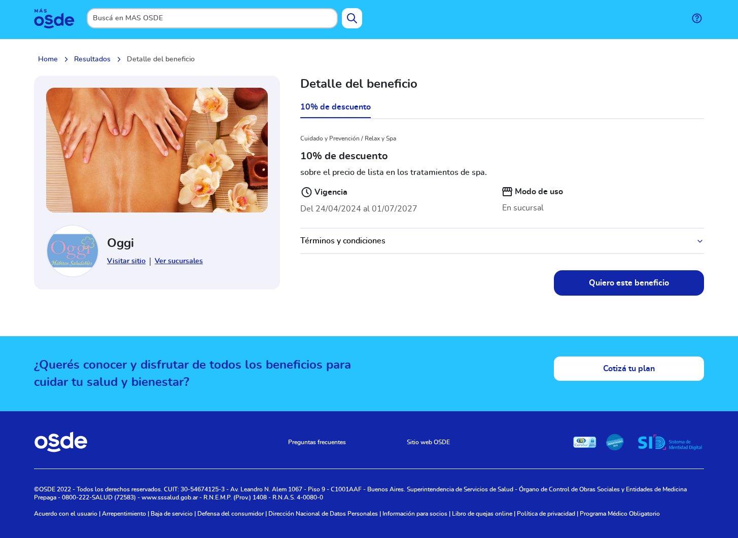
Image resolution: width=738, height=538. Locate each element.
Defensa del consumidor (230, 514)
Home (48, 59)
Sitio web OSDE (428, 442)
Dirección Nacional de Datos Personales (323, 514)
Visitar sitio (126, 261)
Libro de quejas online (482, 514)
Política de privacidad (546, 514)
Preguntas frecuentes (317, 442)
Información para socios (414, 514)
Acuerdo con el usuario (65, 514)
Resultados (92, 59)
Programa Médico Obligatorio (620, 514)
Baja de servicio (172, 514)
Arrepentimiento (124, 514)
